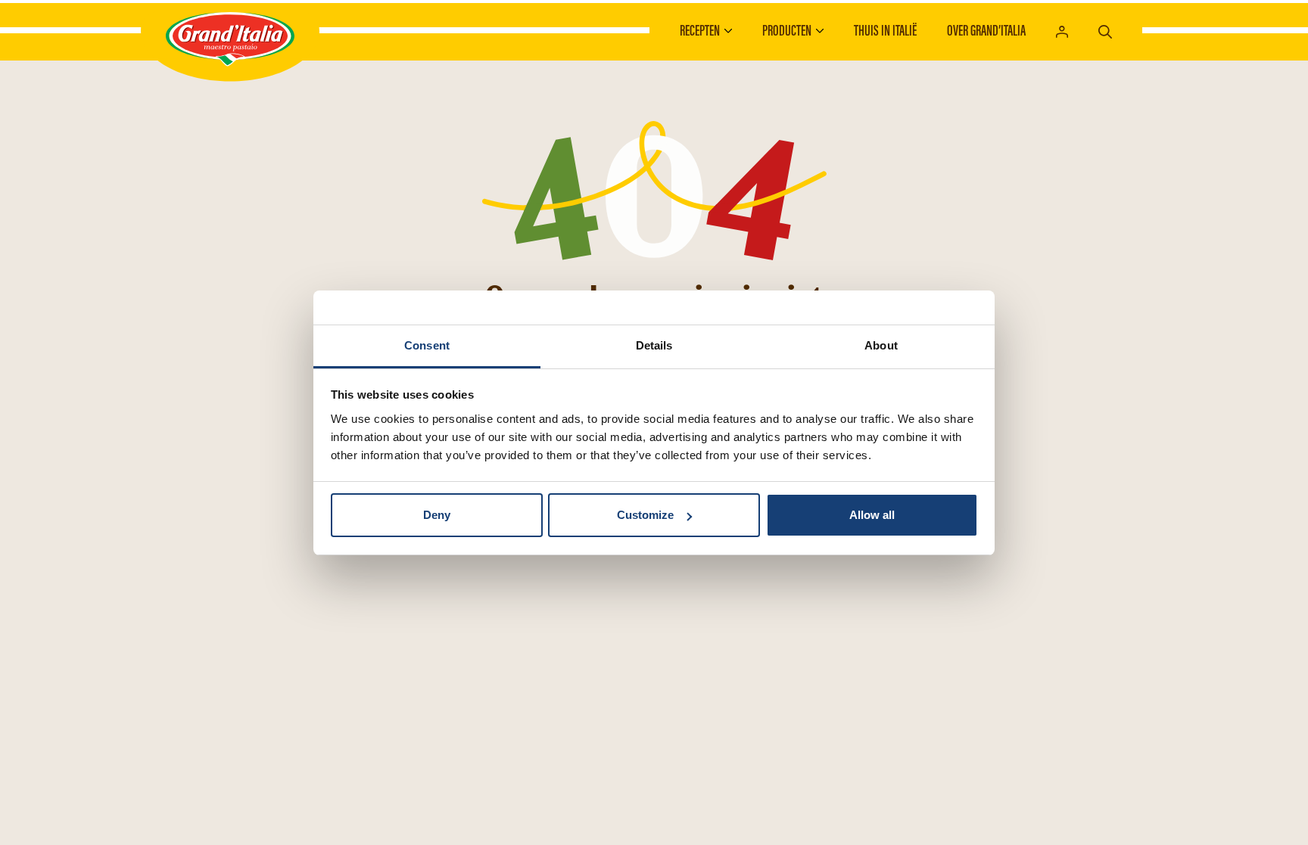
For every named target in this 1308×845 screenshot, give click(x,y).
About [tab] (881, 345)
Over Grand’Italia (986, 30)
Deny (436, 514)
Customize (645, 514)
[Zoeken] (1105, 30)
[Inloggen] (1062, 31)
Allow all (872, 514)
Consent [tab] (427, 345)
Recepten (700, 30)
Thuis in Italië (885, 30)
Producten (786, 30)
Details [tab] (654, 345)
